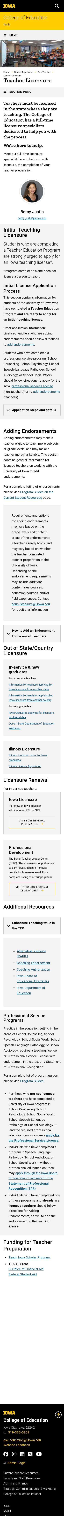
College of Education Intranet (22, 1494)
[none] (32, 410)
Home (6, 72)
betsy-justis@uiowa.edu (32, 218)
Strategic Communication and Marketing (29, 1488)
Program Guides (32, 1081)
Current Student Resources (21, 1473)
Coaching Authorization (33, 969)
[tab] (32, 410)
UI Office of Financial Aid (26, 1269)
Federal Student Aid (23, 1274)
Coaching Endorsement (33, 963)
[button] (57, 6)
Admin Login (16, 1463)
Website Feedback (16, 1445)
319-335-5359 (18, 1432)
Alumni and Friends (15, 1483)
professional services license (32, 386)
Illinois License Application (25, 766)
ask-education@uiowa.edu (22, 1440)
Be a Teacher (44, 72)
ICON (6, 1506)
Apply (6, 24)
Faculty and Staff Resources (21, 1478)
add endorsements (20, 345)
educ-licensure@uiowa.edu (31, 604)
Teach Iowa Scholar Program (29, 1257)
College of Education (25, 17)
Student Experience (23, 72)
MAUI (7, 1511)
